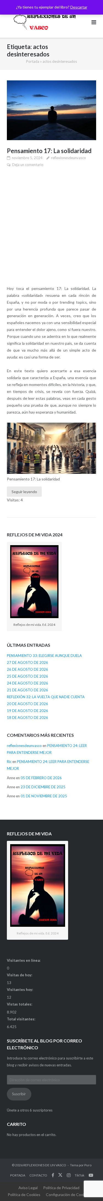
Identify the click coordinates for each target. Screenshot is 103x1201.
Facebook (53, 1175)
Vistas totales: (20, 1004)
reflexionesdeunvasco (68, 158)
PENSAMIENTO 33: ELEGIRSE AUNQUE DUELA (44, 655)
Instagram (69, 1175)
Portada (32, 61)
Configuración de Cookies (68, 1194)
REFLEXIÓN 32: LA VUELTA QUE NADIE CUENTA (46, 697)
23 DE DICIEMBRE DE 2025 (43, 787)
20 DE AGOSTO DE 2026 (27, 704)
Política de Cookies (24, 1194)
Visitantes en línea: (24, 960)
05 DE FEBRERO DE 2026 (41, 778)
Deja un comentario (27, 164)
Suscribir (19, 1094)
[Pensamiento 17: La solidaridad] (51, 110)
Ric (9, 761)
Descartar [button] (78, 7)
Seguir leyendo (24, 491)
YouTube (91, 1175)
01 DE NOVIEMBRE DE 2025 (44, 796)
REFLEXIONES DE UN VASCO (44, 1165)
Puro (87, 1165)
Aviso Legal (28, 1187)
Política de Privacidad (61, 1187)
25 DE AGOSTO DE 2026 (27, 676)
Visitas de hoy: (20, 975)
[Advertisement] (51, 226)
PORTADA (17, 1175)
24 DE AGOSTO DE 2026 (27, 683)
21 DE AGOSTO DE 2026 (27, 690)
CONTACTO (38, 1175)
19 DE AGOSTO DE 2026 (27, 710)
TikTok (79, 1175)
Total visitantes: (21, 1019)
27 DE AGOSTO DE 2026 (27, 662)
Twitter (60, 1175)
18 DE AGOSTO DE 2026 (27, 717)
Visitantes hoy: (20, 989)
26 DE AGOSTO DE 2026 (27, 669)
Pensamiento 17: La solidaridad (49, 150)
